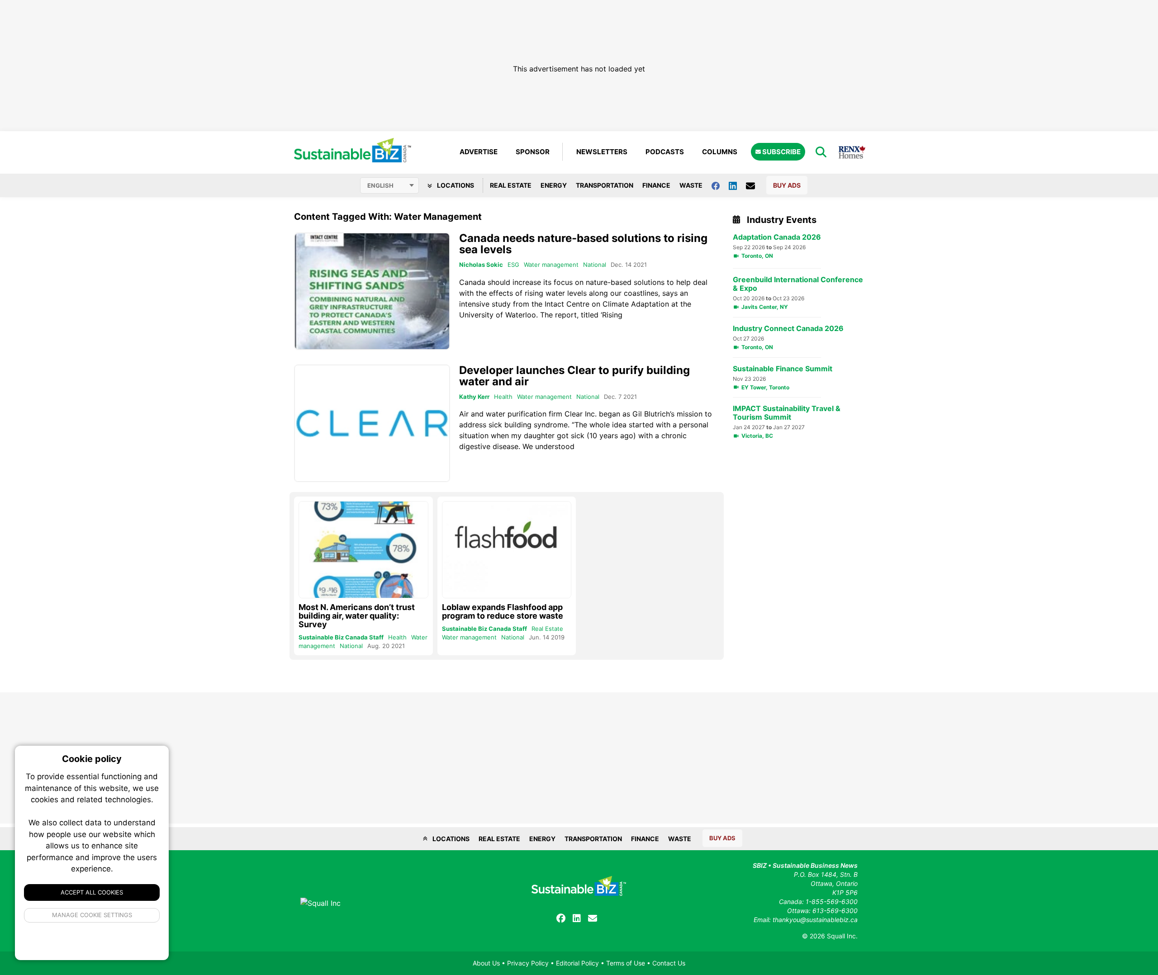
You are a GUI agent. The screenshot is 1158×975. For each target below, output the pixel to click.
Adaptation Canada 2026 (777, 237)
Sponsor (533, 151)
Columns (719, 151)
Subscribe (781, 151)
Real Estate (511, 185)
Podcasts (664, 151)
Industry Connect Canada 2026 (788, 328)
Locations (455, 185)
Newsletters (601, 151)
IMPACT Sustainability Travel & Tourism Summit (786, 412)
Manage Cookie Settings (92, 914)
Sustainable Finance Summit (782, 368)
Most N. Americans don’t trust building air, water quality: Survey (357, 615)
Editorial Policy (577, 963)
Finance (656, 185)
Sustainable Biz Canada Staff (341, 637)
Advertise (479, 151)
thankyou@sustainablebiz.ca (815, 919)
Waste (690, 185)
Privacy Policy (528, 963)
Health (503, 396)
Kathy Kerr (474, 396)
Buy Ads (787, 185)
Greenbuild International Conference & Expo (798, 284)
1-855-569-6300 (832, 901)
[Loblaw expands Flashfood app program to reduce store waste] (507, 550)
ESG (513, 264)
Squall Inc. (842, 936)
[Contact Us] (755, 185)
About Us (486, 963)
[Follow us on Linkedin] (737, 185)
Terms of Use (625, 963)
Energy (554, 185)
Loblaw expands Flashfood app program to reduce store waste (502, 611)
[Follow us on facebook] (720, 185)
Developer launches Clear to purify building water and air (574, 376)
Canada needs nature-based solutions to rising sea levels (583, 244)
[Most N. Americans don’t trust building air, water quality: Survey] (363, 549)
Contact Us (668, 963)
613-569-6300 (835, 910)
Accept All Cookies (92, 892)
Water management (551, 264)
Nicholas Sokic (481, 264)
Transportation (604, 185)
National (594, 264)
